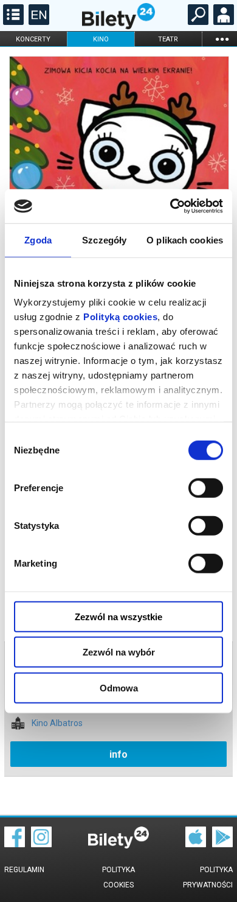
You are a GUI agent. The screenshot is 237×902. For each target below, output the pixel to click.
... (222, 39)
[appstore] (195, 844)
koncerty (33, 39)
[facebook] (14, 844)
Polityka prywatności (208, 877)
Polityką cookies (120, 317)
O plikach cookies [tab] (184, 239)
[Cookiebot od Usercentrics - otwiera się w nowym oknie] (170, 206)
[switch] (205, 487)
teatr (168, 39)
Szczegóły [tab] (104, 239)
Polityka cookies (118, 877)
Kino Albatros (57, 723)
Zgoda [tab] (38, 239)
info (118, 754)
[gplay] (222, 844)
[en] (37, 22)
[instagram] (41, 844)
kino (101, 39)
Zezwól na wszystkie (118, 616)
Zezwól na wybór (119, 652)
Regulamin (24, 869)
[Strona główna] (118, 26)
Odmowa (119, 687)
